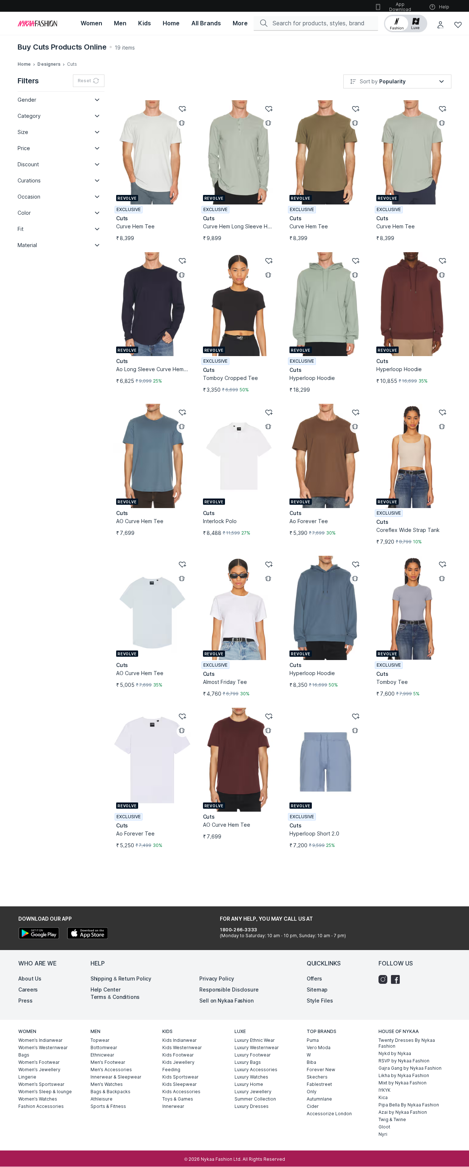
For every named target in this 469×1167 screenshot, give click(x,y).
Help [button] (444, 7)
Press (25, 1000)
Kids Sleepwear (179, 1084)
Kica (383, 1097)
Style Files (320, 1000)
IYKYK (384, 1090)
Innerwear (173, 1106)
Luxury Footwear (252, 1055)
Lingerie (27, 1077)
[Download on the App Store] (87, 934)
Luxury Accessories (255, 1069)
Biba (311, 1062)
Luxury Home (248, 1084)
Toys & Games (177, 1099)
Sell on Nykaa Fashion (226, 1000)
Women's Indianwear (40, 1040)
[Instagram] (384, 979)
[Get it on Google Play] (38, 934)
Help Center (106, 989)
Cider (313, 1106)
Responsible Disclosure (229, 989)
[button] (405, 23)
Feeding (171, 1069)
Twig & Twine (392, 1119)
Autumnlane (319, 1099)
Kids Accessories (181, 1091)
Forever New (321, 1069)
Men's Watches (107, 1084)
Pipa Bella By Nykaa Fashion (408, 1105)
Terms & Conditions (115, 997)
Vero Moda (318, 1047)
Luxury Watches (251, 1077)
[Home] (37, 23)
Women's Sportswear (41, 1084)
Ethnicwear (102, 1055)
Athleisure (101, 1099)
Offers (314, 978)
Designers (48, 64)
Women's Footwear (39, 1062)
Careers (28, 989)
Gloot (384, 1127)
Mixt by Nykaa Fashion (402, 1083)
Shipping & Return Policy (121, 978)
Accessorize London (329, 1113)
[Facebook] (397, 979)
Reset (84, 80)
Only (312, 1091)
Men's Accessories (111, 1069)
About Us (29, 978)
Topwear (100, 1040)
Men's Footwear (108, 1062)
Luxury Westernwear (256, 1047)
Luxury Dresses (251, 1106)
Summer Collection (255, 1099)
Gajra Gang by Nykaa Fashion (410, 1068)
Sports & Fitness (108, 1106)
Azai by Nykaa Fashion (402, 1112)
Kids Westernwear (182, 1047)
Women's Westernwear (43, 1047)
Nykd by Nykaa (394, 1053)
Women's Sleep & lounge (45, 1091)
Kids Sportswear (180, 1077)
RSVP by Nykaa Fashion (403, 1060)
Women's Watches (37, 1099)
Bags (23, 1055)
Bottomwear (104, 1047)
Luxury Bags (247, 1062)
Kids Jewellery (178, 1062)
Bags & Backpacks (110, 1091)
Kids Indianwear (179, 1040)
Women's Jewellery (39, 1069)
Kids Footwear (178, 1055)
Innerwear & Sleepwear (116, 1077)
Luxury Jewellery (253, 1091)
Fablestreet (319, 1084)
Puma (313, 1040)
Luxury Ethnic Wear (254, 1040)
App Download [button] (400, 6)
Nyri (382, 1134)
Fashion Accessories (41, 1106)
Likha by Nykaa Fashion (403, 1075)
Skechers (317, 1077)
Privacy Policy (216, 978)
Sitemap (317, 989)
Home (24, 64)
